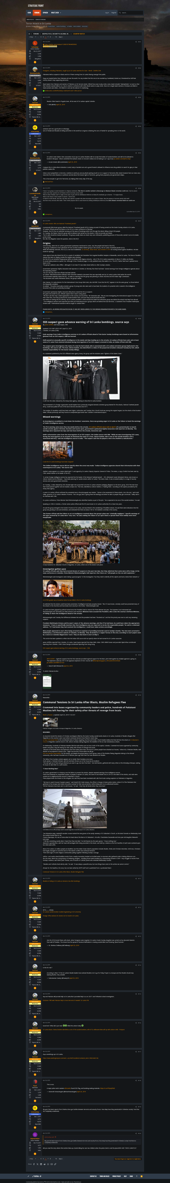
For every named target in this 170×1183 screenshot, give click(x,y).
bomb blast (51, 26)
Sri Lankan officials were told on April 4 (102, 427)
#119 (139, 1107)
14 (56, 37)
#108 (139, 318)
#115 (139, 994)
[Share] (136, 42)
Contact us (93, 1176)
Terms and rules (104, 1176)
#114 (139, 965)
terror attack (76, 26)
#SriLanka (68, 1088)
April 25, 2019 (60, 104)
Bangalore (38, 58)
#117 (139, 1051)
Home (131, 1176)
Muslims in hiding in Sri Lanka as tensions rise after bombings (61, 881)
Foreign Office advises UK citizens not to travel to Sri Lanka (61, 916)
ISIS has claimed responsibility (52, 753)
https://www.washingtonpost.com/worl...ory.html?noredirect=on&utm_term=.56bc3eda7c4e (70, 1058)
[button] (60, 12)
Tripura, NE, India (37, 117)
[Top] (136, 1176)
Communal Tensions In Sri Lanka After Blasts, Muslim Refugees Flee (63, 872)
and (49, 181)
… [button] (38, 37)
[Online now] (35, 101)
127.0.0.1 (38, 85)
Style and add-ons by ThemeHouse (71, 1182)
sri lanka (69, 26)
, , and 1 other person (63, 90)
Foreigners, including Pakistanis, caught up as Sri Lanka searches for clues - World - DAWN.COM (72, 70)
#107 (139, 221)
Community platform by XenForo (43, 1182)
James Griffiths (49, 325)
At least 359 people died (50, 740)
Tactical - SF (37, 1176)
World (44, 715)
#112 (139, 907)
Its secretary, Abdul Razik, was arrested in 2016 (96, 249)
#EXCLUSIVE (51, 659)
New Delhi (38, 143)
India (39, 209)
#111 (139, 878)
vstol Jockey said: (49, 1137)
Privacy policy (116, 1176)
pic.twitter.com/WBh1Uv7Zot (55, 662)
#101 (139, 42)
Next (60, 37)
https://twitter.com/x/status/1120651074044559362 (60, 44)
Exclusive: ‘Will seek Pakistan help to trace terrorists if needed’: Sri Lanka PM (66, 1000)
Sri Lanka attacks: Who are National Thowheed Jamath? (59, 223)
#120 (139, 1133)
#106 (139, 188)
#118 (139, 1080)
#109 (139, 655)
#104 (139, 126)
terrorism (84, 26)
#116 (139, 1023)
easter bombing (61, 26)
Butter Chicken (32, 26)
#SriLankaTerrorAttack (113, 661)
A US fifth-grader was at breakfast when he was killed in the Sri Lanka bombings (67, 600)
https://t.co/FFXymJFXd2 (107, 1088)
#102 (139, 68)
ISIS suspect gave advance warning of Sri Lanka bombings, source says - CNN (66, 648)
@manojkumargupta (99, 661)
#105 (139, 153)
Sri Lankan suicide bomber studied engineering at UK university (62, 912)
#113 (139, 936)
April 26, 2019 (81, 1091)
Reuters (50, 715)
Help (125, 1176)
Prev (31, 37)
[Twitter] (143, 1182)
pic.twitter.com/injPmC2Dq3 (122, 159)
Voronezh (38, 1097)
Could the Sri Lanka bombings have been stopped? (58, 462)
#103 (139, 97)
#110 (139, 695)
